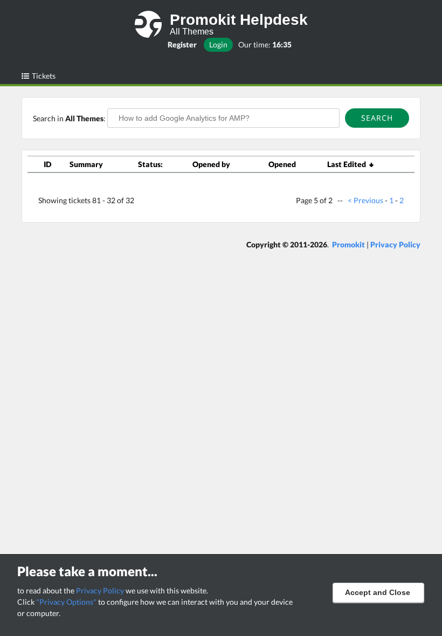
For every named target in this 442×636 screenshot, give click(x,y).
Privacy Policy (100, 590)
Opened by (211, 164)
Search (377, 118)
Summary (86, 164)
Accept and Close (377, 592)
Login (218, 44)
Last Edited (348, 164)
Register (182, 44)
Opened (282, 164)
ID (47, 164)
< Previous (365, 200)
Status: (150, 164)
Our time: (265, 44)
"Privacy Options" (66, 601)
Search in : (70, 118)
